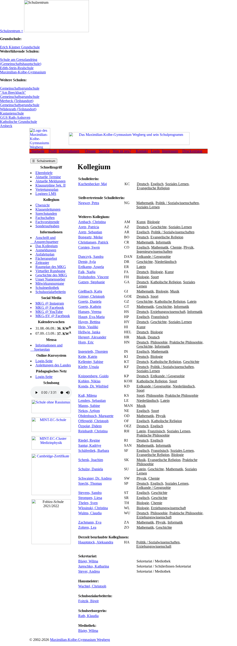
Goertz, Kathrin (89, 307)
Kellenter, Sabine (90, 362)
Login (155, 151)
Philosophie (159, 342)
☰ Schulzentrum (43, 161)
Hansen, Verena (89, 312)
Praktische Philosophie (186, 342)
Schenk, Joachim (90, 460)
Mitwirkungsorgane (49, 283)
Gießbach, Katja (90, 291)
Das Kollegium (46, 246)
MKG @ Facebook (49, 307)
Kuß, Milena (87, 395)
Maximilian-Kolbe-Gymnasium (23, 72)
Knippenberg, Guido (93, 376)
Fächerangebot (46, 258)
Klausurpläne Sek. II (50, 185)
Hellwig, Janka (89, 332)
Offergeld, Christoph (93, 421)
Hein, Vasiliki (88, 327)
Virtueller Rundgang (50, 271)
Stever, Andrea (89, 571)
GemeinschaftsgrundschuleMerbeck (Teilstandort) (19, 99)
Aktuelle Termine (48, 177)
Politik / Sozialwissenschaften (177, 203)
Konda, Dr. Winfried (93, 386)
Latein (141, 267)
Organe (90, 151)
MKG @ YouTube (49, 312)
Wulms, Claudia (90, 513)
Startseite (36, 151)
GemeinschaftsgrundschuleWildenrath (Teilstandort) (19, 107)
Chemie (176, 247)
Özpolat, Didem (90, 426)
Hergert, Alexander (92, 337)
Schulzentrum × (11, 31)
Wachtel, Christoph (92, 586)
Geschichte (158, 227)
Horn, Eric (86, 342)
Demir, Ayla (87, 262)
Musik (174, 291)
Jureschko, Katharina (93, 566)
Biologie (153, 222)
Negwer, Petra (88, 203)
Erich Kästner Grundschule (20, 47)
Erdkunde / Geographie (154, 257)
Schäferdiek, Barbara (93, 451)
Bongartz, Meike (90, 237)
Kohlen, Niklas (89, 381)
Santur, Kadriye (89, 445)
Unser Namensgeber (50, 279)
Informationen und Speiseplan (46, 347)
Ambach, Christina (92, 222)
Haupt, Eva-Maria (91, 317)
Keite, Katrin (87, 357)
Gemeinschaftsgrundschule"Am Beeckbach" (19, 90)
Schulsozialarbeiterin (50, 292)
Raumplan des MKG (50, 267)
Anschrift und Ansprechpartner (44, 240)
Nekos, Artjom (89, 411)
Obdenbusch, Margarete (95, 416)
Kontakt (142, 151)
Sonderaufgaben (47, 226)
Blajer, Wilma (88, 561)
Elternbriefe (44, 173)
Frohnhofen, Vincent (93, 277)
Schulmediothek (47, 288)
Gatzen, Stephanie (91, 282)
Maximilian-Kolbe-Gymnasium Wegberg (80, 640)
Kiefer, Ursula (88, 367)
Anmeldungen (45, 250)
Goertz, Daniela (89, 301)
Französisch (159, 317)
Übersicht (42, 205)
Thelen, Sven (88, 503)
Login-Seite (44, 361)
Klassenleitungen (47, 209)
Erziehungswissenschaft (167, 312)
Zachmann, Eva (89, 522)
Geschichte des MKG (51, 275)
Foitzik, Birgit (88, 601)
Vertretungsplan (46, 189)
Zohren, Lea (87, 527)
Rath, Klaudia (88, 616)
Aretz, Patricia (88, 227)
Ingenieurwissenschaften (154, 251)
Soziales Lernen (177, 184)
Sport (155, 277)
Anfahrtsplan (44, 254)
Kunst (141, 222)
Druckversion (192, 151)
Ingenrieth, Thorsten (93, 351)
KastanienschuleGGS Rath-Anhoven (15, 115)
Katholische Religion (165, 282)
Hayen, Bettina (89, 322)
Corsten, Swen (89, 247)
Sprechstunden (46, 213)
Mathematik (145, 203)
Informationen (69, 151)
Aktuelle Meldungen (50, 181)
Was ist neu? (122, 151)
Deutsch (143, 184)
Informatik (163, 242)
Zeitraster (42, 263)
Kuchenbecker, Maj (92, 184)
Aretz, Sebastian (90, 232)
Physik (188, 247)
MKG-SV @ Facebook (52, 316)
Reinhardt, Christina (93, 431)
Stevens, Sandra (90, 493)
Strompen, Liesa (90, 498)
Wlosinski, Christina (93, 508)
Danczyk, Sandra (90, 257)
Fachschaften (45, 218)
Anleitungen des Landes (53, 365)
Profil (53, 151)
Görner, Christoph (91, 296)
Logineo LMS (45, 194)
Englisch (157, 184)
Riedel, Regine (89, 440)
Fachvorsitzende (47, 222)
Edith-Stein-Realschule (17, 68)
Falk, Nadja (86, 272)
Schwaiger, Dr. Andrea (95, 478)
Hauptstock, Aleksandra (95, 542)
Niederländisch (166, 262)
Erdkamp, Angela (91, 267)
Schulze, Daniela (90, 469)
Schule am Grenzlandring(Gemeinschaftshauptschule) (20, 62)
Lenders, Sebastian (92, 401)
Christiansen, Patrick (93, 242)
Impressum (170, 151)
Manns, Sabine (89, 406)
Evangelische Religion (153, 188)
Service (104, 151)
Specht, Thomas (90, 483)
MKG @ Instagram (49, 303)
